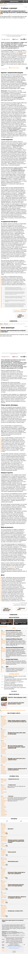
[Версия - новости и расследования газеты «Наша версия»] (4, 2)
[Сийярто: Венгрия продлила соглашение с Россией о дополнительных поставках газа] (4, 721)
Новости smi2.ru (3, 626)
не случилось (11, 567)
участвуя (25, 51)
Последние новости (14, 674)
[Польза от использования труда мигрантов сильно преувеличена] (4, 861)
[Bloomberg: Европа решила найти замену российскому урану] (4, 733)
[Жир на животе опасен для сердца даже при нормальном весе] (4, 789)
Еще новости (14, 691)
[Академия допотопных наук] (4, 781)
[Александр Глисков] (14, 67)
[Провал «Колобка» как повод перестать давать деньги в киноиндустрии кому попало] (4, 828)
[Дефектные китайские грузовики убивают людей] (4, 852)
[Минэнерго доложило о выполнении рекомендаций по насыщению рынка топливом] (4, 841)
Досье (14, 628)
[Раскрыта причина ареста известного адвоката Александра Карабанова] (4, 885)
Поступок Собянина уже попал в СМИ (5, 623)
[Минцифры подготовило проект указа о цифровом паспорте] (4, 759)
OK (14, 951)
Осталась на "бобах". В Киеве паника (20, 623)
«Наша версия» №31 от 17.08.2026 (21, 603)
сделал (16, 51)
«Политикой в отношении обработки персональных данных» (14, 947)
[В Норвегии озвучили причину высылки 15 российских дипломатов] (4, 769)
